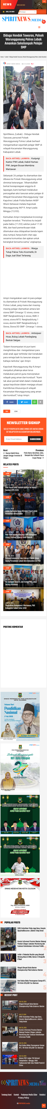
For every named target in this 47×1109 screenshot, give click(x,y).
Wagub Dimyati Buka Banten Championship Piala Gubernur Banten (30, 969)
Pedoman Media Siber (29, 1095)
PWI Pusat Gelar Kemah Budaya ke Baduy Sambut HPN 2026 (20, 489)
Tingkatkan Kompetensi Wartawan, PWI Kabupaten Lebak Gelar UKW (20, 607)
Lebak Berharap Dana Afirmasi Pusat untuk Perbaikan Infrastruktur (21, 512)
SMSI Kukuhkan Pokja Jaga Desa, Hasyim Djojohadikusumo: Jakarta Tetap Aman (31, 930)
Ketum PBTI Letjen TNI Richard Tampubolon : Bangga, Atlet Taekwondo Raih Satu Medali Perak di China (31, 1062)
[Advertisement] (23, 277)
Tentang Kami (6, 1095)
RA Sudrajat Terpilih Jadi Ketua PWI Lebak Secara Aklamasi (21, 583)
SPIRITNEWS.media (24, 1103)
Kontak (16, 1095)
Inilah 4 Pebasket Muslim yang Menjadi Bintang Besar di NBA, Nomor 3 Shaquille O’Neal (31, 957)
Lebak (15, 411)
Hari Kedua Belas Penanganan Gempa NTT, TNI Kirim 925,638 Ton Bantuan (31, 982)
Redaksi (42, 1095)
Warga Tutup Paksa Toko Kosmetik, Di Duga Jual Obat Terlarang (22, 252)
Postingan (23, 12)
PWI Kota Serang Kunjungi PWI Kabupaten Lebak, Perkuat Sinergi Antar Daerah (21, 536)
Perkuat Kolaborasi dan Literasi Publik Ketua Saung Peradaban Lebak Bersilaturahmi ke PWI (23, 559)
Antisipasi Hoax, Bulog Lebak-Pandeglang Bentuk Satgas (23, 337)
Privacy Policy (23, 1098)
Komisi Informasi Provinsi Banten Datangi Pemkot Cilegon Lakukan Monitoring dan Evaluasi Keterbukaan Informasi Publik (31, 944)
